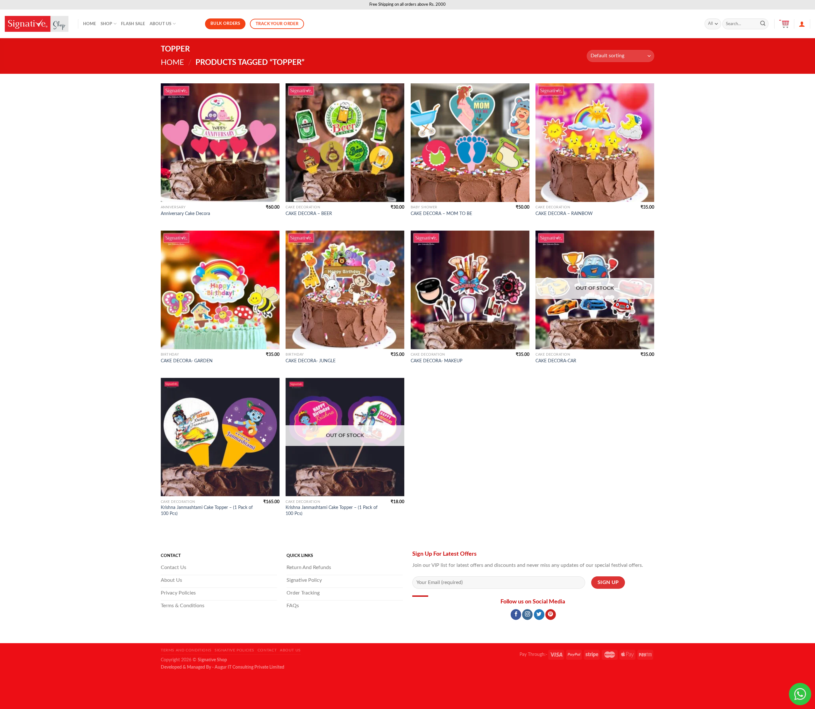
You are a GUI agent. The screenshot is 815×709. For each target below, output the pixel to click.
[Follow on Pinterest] (550, 614)
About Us (161, 24)
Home (89, 24)
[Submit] (762, 23)
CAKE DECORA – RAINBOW (564, 213)
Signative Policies (234, 650)
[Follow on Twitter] (539, 614)
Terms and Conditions (186, 650)
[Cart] (784, 24)
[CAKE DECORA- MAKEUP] (470, 290)
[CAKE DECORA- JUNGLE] (345, 290)
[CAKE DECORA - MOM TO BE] (470, 142)
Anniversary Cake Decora (185, 213)
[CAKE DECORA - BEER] (345, 142)
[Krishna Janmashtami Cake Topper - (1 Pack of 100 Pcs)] (220, 437)
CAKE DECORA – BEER (309, 213)
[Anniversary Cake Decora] (220, 142)
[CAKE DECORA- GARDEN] (220, 290)
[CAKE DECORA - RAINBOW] (594, 142)
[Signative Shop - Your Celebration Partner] (36, 23)
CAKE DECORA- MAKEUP (436, 360)
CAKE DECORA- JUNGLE (311, 360)
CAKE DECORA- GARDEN (187, 360)
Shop (106, 24)
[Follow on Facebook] (516, 614)
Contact (267, 650)
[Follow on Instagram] (527, 614)
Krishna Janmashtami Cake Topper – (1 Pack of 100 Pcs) (207, 510)
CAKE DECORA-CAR (555, 360)
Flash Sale (133, 24)
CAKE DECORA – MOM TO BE (441, 213)
